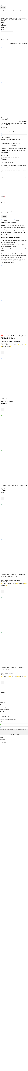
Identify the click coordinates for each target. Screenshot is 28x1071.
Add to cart (11, 131)
